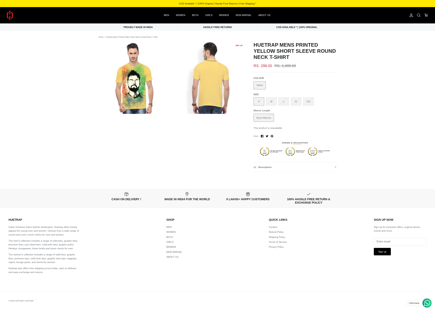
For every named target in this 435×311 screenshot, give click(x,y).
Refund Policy (276, 232)
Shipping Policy (277, 237)
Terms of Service (278, 242)
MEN (166, 15)
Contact (273, 227)
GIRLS (208, 15)
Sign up (382, 251)
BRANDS (224, 15)
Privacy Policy (276, 247)
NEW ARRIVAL (243, 15)
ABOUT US (264, 15)
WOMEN (180, 15)
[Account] (410, 15)
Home (101, 37)
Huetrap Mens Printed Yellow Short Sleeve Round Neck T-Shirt (132, 37)
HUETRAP (19, 301)
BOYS (195, 15)
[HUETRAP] (27, 15)
